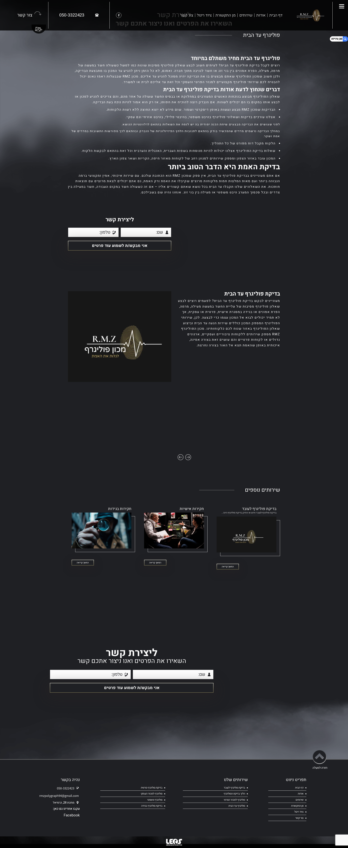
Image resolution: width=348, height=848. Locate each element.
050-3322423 (65, 788)
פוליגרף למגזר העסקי (151, 793)
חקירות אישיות (192, 509)
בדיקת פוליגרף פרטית (151, 787)
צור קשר (186, 15)
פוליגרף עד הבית (236, 805)
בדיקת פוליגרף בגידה (151, 805)
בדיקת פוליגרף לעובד (259, 509)
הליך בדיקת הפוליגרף (234, 793)
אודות (261, 15)
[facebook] (118, 15)
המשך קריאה (228, 566)
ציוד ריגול (204, 15)
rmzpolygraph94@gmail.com (59, 796)
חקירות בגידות (119, 509)
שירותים (245, 15)
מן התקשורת (226, 15)
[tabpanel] (119, 336)
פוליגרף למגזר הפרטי (234, 799)
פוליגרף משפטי (154, 799)
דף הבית (276, 15)
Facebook (72, 815)
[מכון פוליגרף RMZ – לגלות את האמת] (310, 15)
